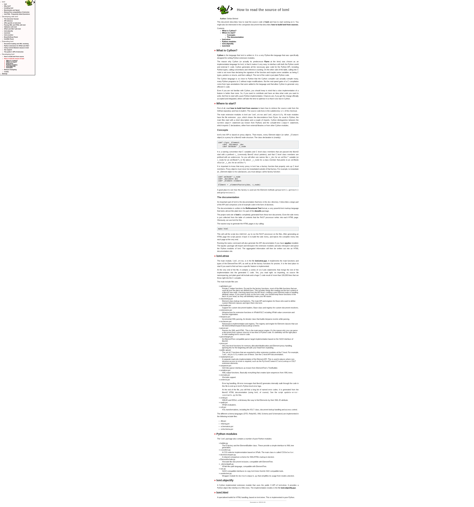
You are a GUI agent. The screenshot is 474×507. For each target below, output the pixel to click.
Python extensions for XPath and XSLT (16, 46)
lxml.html (7, 33)
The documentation (235, 37)
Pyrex (266, 62)
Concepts (231, 35)
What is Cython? (12, 60)
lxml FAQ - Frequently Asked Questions (17, 14)
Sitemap (4, 73)
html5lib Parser (9, 39)
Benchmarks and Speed (12, 10)
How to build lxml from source (14, 56)
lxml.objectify (8, 31)
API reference (8, 21)
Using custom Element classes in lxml (16, 47)
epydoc (288, 243)
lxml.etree (9, 63)
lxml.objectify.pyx (288, 488)
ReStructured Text (253, 208)
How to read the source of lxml (14, 58)
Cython (220, 55)
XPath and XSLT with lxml (12, 29)
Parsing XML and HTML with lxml (15, 25)
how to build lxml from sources (284, 25)
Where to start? (11, 62)
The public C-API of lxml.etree (13, 52)
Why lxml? (7, 6)
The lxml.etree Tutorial (11, 19)
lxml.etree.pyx (261, 261)
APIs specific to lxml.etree (12, 23)
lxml (5, 4)
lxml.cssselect (8, 35)
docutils (258, 211)
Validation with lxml (10, 27)
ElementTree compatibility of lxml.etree (16, 12)
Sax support (8, 49)
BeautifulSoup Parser (11, 37)
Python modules (12, 65)
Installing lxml (8, 8)
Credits (6, 71)
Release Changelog (10, 69)
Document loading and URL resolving (16, 43)
